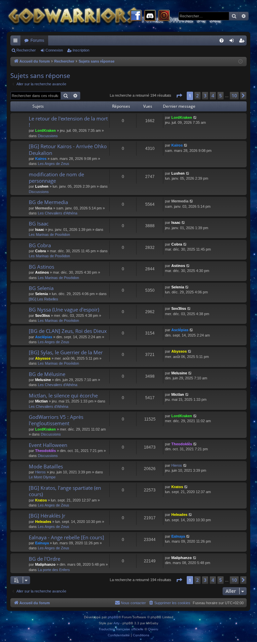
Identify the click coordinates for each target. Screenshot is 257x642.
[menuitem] (222, 40)
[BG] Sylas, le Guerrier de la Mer (66, 352)
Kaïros (41, 159)
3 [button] (205, 95)
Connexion (54, 50)
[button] (179, 96)
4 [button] (212, 95)
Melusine (43, 380)
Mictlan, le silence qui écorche (63, 395)
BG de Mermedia (48, 202)
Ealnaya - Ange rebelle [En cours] (66, 537)
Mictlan (41, 401)
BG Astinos (41, 266)
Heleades (43, 522)
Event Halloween (48, 445)
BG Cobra (40, 245)
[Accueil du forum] (127, 16)
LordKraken (45, 130)
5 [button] (220, 95)
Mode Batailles (46, 466)
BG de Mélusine (47, 374)
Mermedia (43, 208)
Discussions (48, 136)
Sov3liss (42, 315)
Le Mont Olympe (42, 477)
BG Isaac (39, 223)
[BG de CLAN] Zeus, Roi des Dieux (68, 331)
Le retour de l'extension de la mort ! (68, 121)
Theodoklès (45, 451)
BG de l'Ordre (44, 558)
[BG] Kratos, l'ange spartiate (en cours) (65, 490)
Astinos (42, 272)
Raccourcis (16, 41)
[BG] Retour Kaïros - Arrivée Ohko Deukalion (68, 149)
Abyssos (43, 358)
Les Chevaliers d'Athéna (57, 213)
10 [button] (234, 95)
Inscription (81, 50)
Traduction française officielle (121, 629)
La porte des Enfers (54, 570)
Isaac (39, 229)
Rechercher (26, 50)
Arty (116, 623)
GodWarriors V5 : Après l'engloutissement (56, 420)
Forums (37, 40)
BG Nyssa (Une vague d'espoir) (64, 309)
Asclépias (43, 337)
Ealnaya (42, 543)
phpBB (113, 617)
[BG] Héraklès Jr (47, 515)
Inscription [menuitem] (243, 41)
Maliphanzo (45, 564)
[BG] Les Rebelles (43, 299)
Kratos (41, 500)
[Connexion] (164, 16)
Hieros (40, 472)
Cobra (40, 251)
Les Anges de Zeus (53, 164)
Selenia (41, 294)
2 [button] (197, 95)
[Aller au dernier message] (195, 117)
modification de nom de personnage (56, 177)
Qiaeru (153, 629)
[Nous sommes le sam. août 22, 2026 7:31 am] (240, 62)
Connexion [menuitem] (233, 41)
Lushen (42, 186)
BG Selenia (41, 288)
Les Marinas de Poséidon (49, 235)
